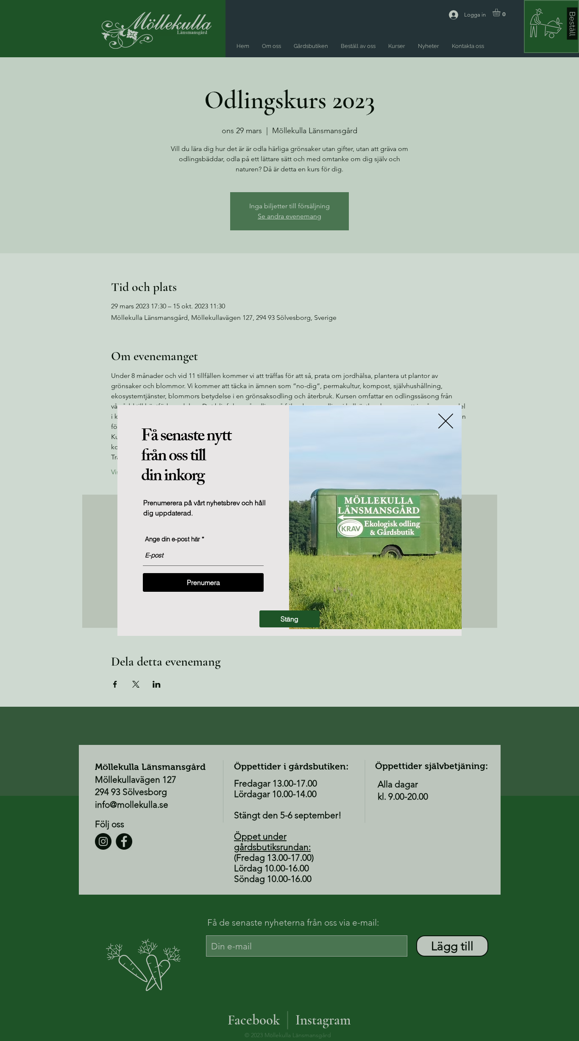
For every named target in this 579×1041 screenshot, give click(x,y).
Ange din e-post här (172, 539)
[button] (289, 618)
